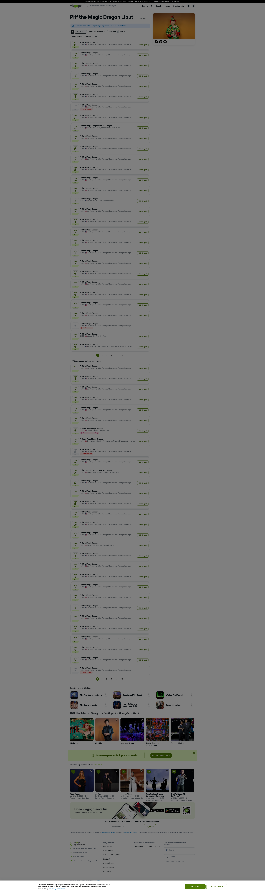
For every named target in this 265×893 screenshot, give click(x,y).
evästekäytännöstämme (57, 889)
